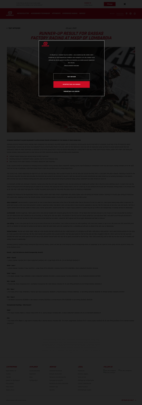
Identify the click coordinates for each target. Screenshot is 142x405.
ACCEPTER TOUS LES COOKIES (71, 84)
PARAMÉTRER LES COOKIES (72, 91)
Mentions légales (76, 65)
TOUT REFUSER (71, 77)
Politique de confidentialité (68, 65)
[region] (71, 68)
